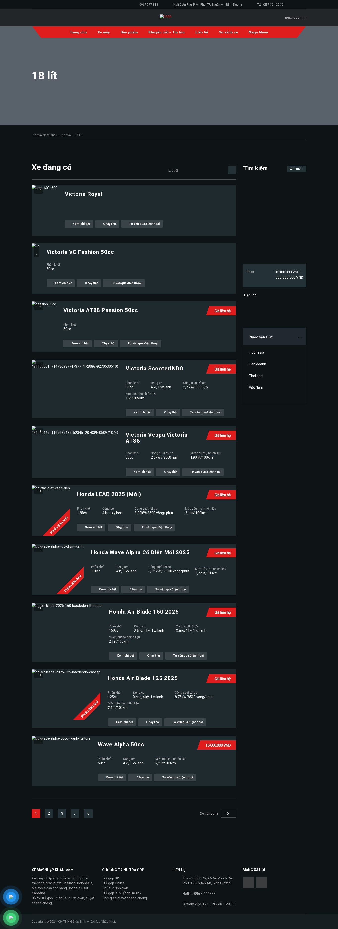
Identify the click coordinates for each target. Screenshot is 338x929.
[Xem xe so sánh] (274, 18)
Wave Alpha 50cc (121, 745)
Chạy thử (109, 224)
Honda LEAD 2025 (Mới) (109, 494)
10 (227, 813)
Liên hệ (201, 32)
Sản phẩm (129, 32)
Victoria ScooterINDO (155, 369)
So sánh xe (228, 32)
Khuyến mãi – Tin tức (166, 32)
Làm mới (296, 168)
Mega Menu (258, 32)
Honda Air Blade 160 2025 (144, 612)
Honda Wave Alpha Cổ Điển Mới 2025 (140, 552)
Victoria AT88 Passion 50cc (100, 310)
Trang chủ (78, 32)
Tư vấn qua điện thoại (144, 224)
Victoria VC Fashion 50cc (80, 252)
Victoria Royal (83, 194)
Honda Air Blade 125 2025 (143, 678)
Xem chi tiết (81, 224)
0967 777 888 (148, 4)
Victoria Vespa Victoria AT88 (157, 438)
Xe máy (104, 32)
